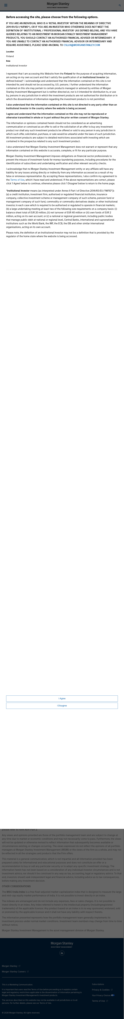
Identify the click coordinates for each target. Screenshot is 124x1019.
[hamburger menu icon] (5, 5)
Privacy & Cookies (101, 989)
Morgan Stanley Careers (14, 971)
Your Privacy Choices (101, 995)
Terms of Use (17, 179)
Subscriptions (98, 984)
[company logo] (58, 5)
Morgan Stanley (9, 966)
